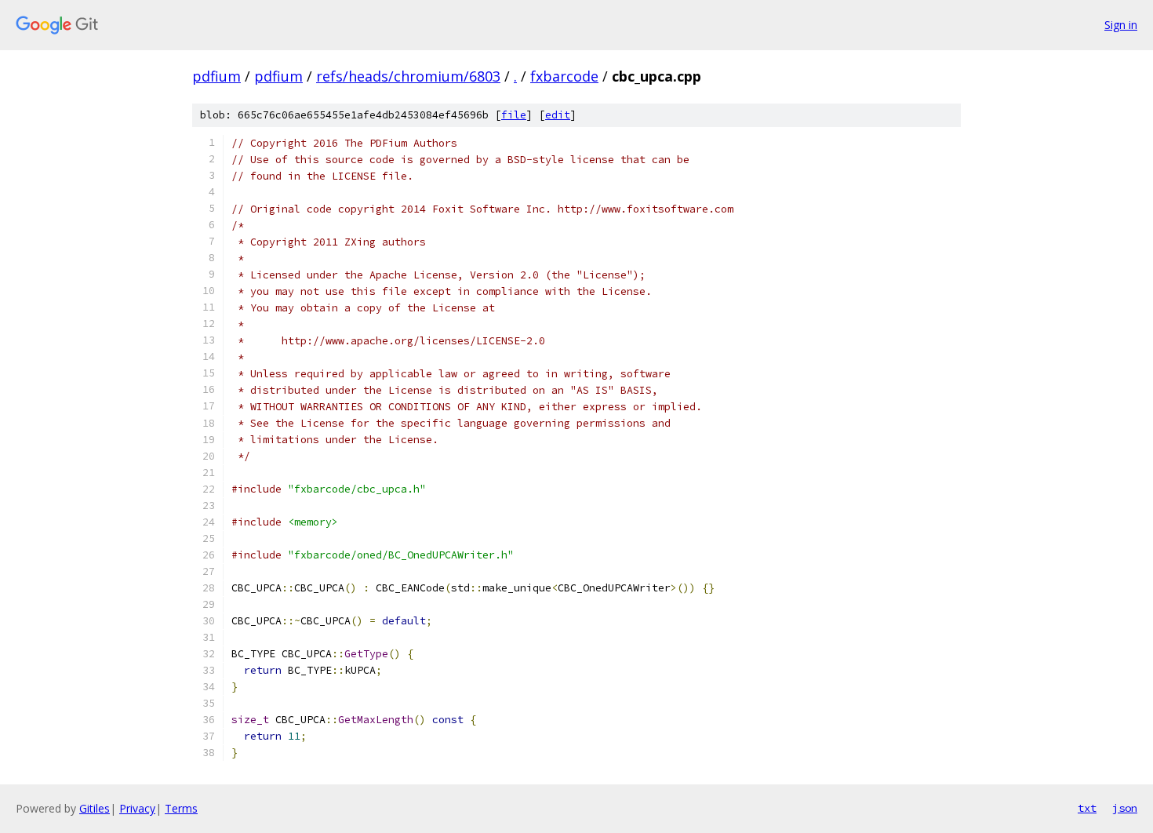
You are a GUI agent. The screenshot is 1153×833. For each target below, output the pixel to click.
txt (1087, 808)
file (513, 115)
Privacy (137, 808)
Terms (181, 808)
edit (557, 115)
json (1124, 808)
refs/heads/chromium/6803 (408, 76)
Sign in (1120, 24)
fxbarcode (564, 76)
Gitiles (94, 808)
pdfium (216, 76)
